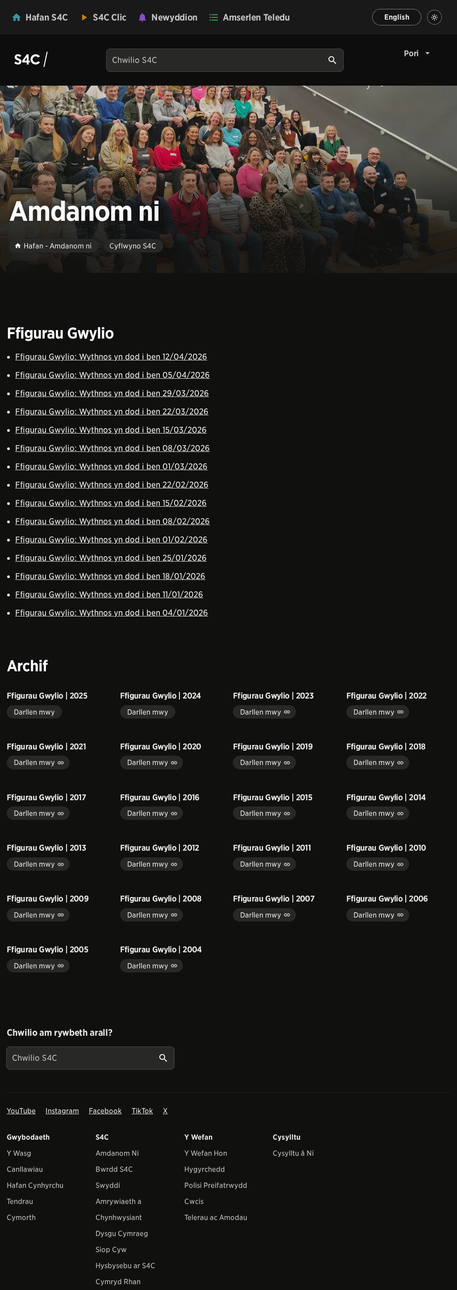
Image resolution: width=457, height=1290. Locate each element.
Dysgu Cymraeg (122, 1233)
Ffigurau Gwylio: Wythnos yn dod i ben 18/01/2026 (110, 576)
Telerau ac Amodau (215, 1217)
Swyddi (108, 1185)
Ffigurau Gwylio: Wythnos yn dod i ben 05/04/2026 (112, 375)
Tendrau (20, 1201)
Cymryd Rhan (118, 1282)
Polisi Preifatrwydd (215, 1185)
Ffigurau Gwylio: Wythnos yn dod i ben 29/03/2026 (112, 393)
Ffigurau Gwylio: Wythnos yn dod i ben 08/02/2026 (112, 521)
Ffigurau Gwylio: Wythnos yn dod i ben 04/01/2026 (111, 612)
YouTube (21, 1111)
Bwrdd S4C (114, 1169)
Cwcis (194, 1201)
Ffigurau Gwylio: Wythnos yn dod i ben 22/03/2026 (111, 411)
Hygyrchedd (204, 1169)
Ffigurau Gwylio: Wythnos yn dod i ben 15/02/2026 (111, 503)
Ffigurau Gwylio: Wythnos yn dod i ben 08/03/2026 (112, 448)
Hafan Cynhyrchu (35, 1185)
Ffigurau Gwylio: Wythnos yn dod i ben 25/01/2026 (111, 557)
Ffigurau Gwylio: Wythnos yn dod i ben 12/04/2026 (111, 356)
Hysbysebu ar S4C (125, 1265)
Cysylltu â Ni (293, 1153)
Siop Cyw (111, 1249)
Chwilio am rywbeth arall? (59, 1032)
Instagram (62, 1111)
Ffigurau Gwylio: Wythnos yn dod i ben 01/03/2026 (111, 466)
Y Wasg (19, 1153)
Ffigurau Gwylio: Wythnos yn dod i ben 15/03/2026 (111, 429)
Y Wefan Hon (205, 1153)
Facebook (105, 1111)
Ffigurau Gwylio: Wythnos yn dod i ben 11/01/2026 (109, 594)
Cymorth (21, 1217)
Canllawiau (25, 1169)
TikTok (142, 1111)
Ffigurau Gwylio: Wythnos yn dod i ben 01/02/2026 (111, 539)
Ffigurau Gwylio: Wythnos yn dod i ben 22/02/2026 (111, 484)
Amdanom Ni (117, 1153)
